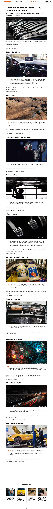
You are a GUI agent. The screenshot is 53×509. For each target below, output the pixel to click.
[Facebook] (27, 1)
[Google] (40, 1)
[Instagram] (38, 1)
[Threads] (35, 1)
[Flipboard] (31, 1)
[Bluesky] (29, 1)
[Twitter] (33, 1)
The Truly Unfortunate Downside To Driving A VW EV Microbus (20, 499)
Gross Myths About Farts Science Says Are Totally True (10, 498)
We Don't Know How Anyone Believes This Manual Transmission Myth (42, 499)
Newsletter (48, 1)
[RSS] (42, 1)
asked (15, 46)
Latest (16, 1)
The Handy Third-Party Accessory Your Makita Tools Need (31, 499)
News (21, 1)
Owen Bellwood (9, 15)
